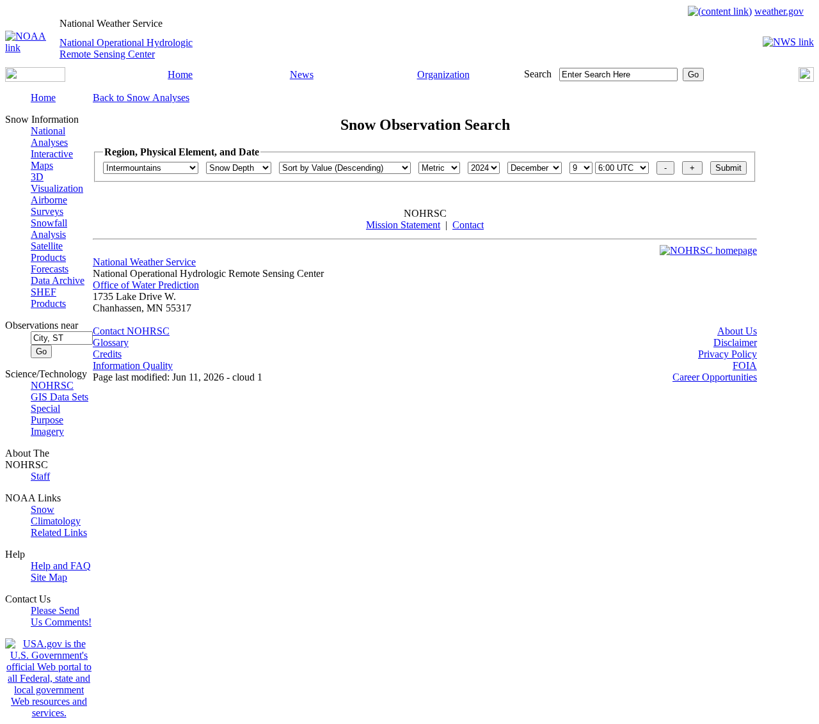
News (302, 74)
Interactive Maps (52, 159)
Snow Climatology (56, 515)
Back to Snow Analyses (141, 97)
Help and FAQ (61, 565)
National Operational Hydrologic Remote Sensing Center (126, 48)
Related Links (59, 532)
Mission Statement (403, 224)
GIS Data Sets (59, 396)
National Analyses (49, 136)
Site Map (49, 577)
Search (538, 73)
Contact (468, 224)
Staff (40, 476)
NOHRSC (52, 385)
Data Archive (57, 280)
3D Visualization (57, 182)
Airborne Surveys (49, 205)
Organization (443, 74)
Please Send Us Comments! (61, 616)
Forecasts (49, 269)
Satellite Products (48, 251)
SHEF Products (48, 298)
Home (180, 74)
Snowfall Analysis (49, 228)
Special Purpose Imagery (47, 420)
